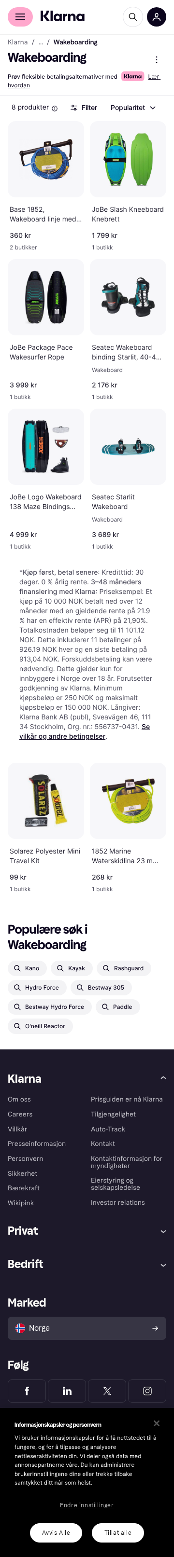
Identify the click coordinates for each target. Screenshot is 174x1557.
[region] (87, 1482)
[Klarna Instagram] (147, 1391)
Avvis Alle (56, 1532)
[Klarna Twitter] (107, 1391)
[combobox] (132, 107)
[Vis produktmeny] (156, 59)
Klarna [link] (18, 42)
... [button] (41, 42)
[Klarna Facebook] (27, 1391)
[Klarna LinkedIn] (67, 1391)
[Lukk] (156, 1423)
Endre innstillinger (87, 1505)
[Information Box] (54, 108)
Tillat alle (118, 1532)
